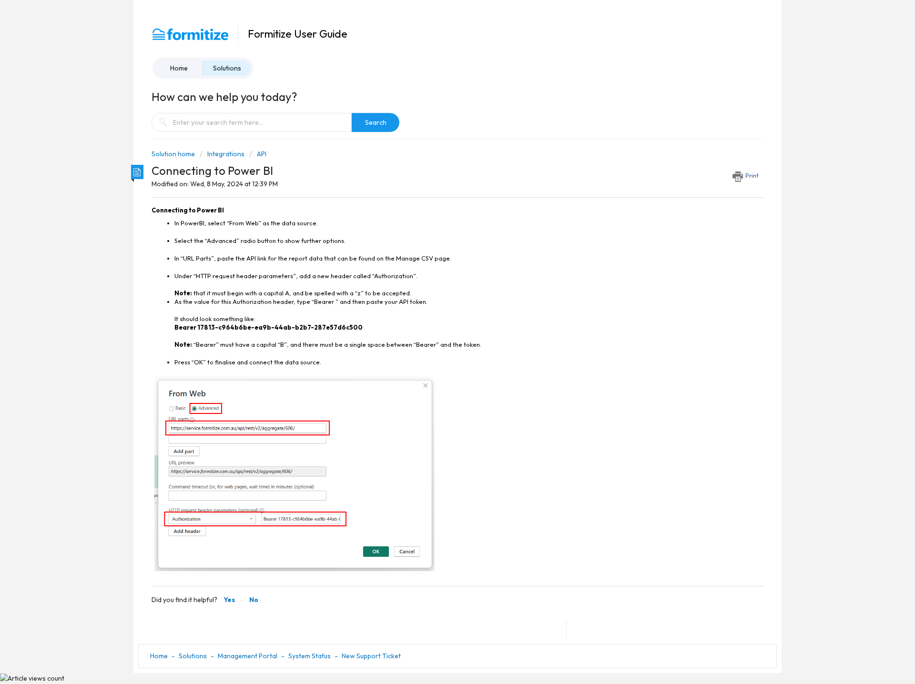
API (261, 154)
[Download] (439, 220)
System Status (309, 656)
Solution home (174, 154)
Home (179, 68)
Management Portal (247, 656)
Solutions (227, 68)
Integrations (225, 154)
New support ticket (371, 656)
